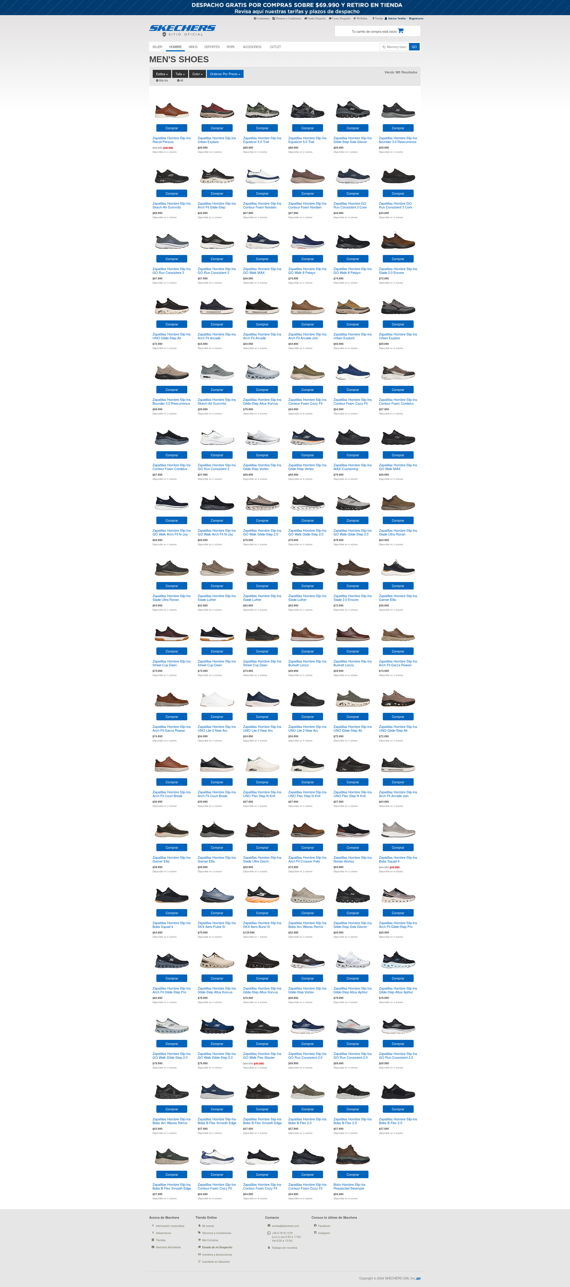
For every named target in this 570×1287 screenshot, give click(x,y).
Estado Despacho (316, 18)
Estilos (161, 74)
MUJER (157, 46)
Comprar (172, 128)
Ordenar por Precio (224, 74)
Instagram (324, 1233)
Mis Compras (210, 1240)
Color (196, 74)
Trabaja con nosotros (284, 1247)
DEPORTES (212, 46)
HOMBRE (175, 46)
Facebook (324, 1226)
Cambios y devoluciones (217, 1254)
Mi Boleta (361, 18)
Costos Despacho (340, 18)
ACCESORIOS (252, 46)
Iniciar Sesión (397, 18)
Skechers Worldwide (168, 1247)
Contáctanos (263, 18)
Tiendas (378, 18)
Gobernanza (163, 1233)
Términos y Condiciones (288, 18)
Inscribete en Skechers (216, 1261)
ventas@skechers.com (285, 1226)
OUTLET (275, 46)
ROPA (230, 46)
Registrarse (416, 18)
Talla (179, 74)
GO (414, 46)
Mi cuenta (208, 1226)
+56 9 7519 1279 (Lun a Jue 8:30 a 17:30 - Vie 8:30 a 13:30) (287, 1236)
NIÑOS (193, 46)
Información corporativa (170, 1226)
